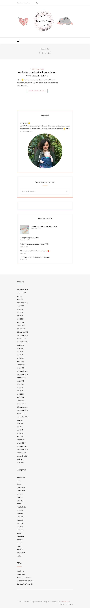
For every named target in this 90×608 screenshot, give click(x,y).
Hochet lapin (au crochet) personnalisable (35, 257)
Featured (20, 510)
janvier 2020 (21, 329)
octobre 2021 (21, 293)
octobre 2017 (21, 414)
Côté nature (38, 69)
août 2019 (20, 345)
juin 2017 (20, 427)
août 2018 (20, 381)
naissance (20, 536)
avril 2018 (20, 394)
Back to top (66, 604)
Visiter (19, 556)
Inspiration (20, 520)
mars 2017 (20, 436)
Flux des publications (24, 577)
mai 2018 (20, 391)
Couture (20, 497)
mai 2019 (20, 355)
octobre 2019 (21, 338)
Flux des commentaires (25, 581)
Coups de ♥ (21, 491)
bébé (19, 481)
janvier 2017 (21, 443)
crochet (19, 504)
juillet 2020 (20, 309)
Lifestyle (20, 526)
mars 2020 (20, 322)
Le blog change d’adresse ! (29, 238)
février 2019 (21, 365)
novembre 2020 (22, 303)
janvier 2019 (21, 368)
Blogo (19, 484)
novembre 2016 (22, 449)
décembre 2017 (22, 407)
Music (19, 533)
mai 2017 (20, 430)
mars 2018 (20, 397)
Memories (20, 530)
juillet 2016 (20, 462)
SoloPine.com (65, 602)
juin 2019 (20, 352)
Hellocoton (20, 517)
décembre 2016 (22, 446)
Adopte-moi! (21, 478)
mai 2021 (20, 296)
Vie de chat (21, 553)
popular (19, 540)
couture (19, 494)
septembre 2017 (22, 417)
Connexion (21, 574)
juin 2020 (20, 312)
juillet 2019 (20, 348)
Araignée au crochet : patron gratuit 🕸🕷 (34, 244)
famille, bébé (21, 507)
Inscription (20, 571)
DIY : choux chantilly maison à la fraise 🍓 (34, 251)
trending (20, 549)
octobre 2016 (21, 453)
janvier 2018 (21, 404)
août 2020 (20, 306)
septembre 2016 (22, 456)
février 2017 (21, 440)
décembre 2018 (22, 371)
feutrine (20, 513)
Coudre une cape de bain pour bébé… (44, 226)
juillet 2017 (20, 423)
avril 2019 (20, 358)
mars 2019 (20, 361)
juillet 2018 (20, 384)
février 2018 (21, 400)
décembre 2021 (22, 289)
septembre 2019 (22, 342)
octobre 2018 (21, 378)
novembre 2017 (22, 410)
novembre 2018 (22, 374)
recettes (20, 543)
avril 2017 (20, 433)
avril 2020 (20, 319)
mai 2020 (20, 316)
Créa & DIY (20, 500)
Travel (19, 546)
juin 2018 (20, 387)
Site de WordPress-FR (24, 584)
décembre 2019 (22, 332)
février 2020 (21, 325)
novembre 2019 (22, 335)
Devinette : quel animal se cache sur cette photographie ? (37, 74)
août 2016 (20, 459)
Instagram (20, 523)
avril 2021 (20, 299)
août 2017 (20, 420)
